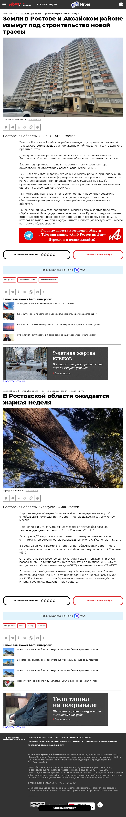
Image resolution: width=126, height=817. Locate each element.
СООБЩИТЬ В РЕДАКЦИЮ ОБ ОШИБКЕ (46, 745)
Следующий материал (64, 808)
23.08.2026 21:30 (11, 391)
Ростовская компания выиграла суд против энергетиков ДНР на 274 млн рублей (58, 324)
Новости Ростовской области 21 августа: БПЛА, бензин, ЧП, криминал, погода (57, 681)
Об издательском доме (40, 738)
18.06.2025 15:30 (10, 13)
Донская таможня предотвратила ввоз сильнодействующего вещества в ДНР (57, 314)
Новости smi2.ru (14, 381)
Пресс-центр (61, 738)
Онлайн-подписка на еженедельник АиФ (49, 741)
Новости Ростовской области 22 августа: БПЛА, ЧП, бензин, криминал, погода (57, 670)
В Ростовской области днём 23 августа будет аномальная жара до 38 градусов (57, 660)
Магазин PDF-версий (80, 738)
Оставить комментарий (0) (98, 255)
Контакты (78, 741)
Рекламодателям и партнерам (101, 741)
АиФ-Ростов (35, 119)
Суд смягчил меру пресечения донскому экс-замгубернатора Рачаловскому (56, 335)
